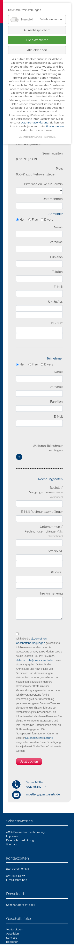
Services (11, 937)
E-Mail (58, 287)
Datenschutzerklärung (39, 737)
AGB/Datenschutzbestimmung (25, 832)
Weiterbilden (14, 929)
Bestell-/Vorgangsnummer (46, 492)
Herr (23, 219)
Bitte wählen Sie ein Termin (43, 184)
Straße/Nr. (55, 302)
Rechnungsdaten (50, 479)
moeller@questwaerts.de (43, 794)
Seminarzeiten (52, 153)
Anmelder (56, 214)
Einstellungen (55, 126)
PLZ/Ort (57, 323)
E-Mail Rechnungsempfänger (42, 512)
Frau (35, 219)
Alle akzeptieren (37, 40)
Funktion (56, 257)
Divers (48, 219)
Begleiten (12, 941)
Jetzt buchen (29, 761)
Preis (59, 169)
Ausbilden (12, 933)
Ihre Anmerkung (51, 593)
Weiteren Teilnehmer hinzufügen (48, 448)
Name (58, 227)
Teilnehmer (55, 358)
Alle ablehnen (37, 50)
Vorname (56, 242)
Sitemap (11, 844)
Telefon (57, 272)
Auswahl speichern (37, 30)
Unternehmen (53, 199)
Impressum (13, 836)
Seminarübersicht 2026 (20, 904)
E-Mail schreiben (16, 880)
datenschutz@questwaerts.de (34, 660)
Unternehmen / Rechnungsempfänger (43, 531)
